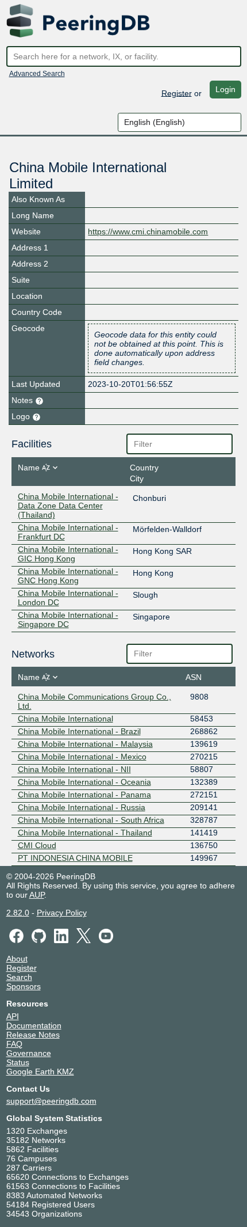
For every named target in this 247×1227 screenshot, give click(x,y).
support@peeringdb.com (51, 1101)
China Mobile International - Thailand (85, 832)
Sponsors (23, 986)
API (12, 1016)
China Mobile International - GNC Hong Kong (68, 576)
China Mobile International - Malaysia (85, 744)
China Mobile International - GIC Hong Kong (68, 554)
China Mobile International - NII (74, 769)
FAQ (14, 1044)
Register (176, 92)
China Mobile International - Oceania (84, 782)
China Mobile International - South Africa (91, 820)
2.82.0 (17, 912)
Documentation (33, 1025)
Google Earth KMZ (40, 1071)
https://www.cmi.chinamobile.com (148, 231)
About (17, 958)
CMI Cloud (37, 845)
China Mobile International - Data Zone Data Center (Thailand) (68, 505)
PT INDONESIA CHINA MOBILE (75, 858)
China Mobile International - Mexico (82, 756)
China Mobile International (65, 718)
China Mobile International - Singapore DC (68, 619)
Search (19, 977)
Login (225, 89)
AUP (36, 894)
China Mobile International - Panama (84, 794)
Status (17, 1062)
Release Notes (33, 1034)
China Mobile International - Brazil (79, 731)
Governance (28, 1053)
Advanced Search (37, 74)
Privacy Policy (62, 912)
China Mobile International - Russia (81, 807)
